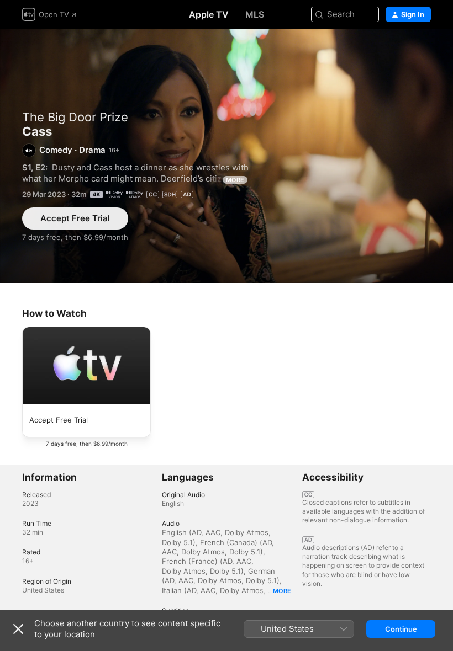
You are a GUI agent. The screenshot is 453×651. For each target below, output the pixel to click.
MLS (254, 14)
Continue (401, 629)
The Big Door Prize (75, 117)
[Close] (18, 629)
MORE (235, 180)
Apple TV (209, 14)
